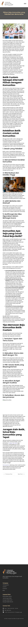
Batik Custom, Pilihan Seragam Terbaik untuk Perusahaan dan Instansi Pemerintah (14, 524)
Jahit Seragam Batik (7, 598)
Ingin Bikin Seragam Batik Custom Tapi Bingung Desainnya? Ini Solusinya (14, 548)
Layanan (4, 586)
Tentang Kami (6, 585)
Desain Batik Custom (7, 596)
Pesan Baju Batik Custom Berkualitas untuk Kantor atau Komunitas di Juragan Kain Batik (13, 498)
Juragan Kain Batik (12, 443)
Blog (4, 590)
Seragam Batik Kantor (7, 600)
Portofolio (5, 588)
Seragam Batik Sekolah (8, 601)
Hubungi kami (6, 465)
